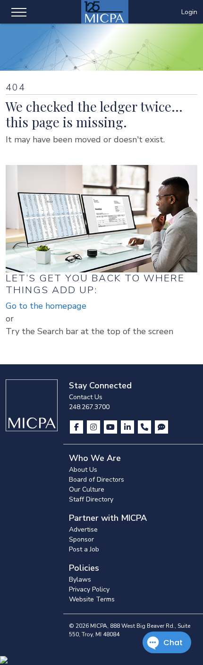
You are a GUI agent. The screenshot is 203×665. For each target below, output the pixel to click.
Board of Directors (96, 479)
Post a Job (84, 549)
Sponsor (81, 539)
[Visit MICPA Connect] (161, 427)
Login (189, 12)
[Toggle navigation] (19, 12)
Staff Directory (91, 499)
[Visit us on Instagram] (94, 427)
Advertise (83, 529)
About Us (83, 469)
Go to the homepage (46, 306)
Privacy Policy (89, 589)
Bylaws (80, 579)
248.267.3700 (89, 406)
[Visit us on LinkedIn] (128, 427)
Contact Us (85, 397)
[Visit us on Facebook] (77, 427)
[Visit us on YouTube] (111, 427)
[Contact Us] (145, 427)
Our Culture (86, 489)
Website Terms (92, 599)
